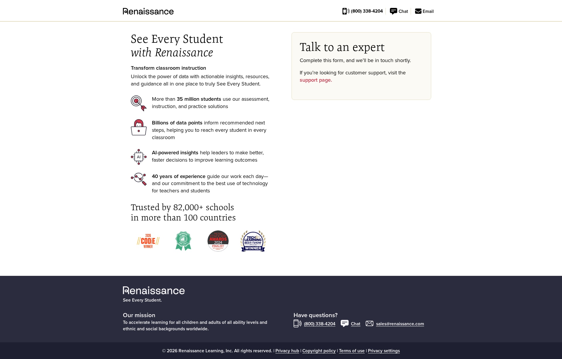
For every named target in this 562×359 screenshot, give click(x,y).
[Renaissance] (126, 11)
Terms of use (352, 350)
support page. (316, 79)
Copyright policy (319, 350)
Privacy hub (287, 350)
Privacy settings (384, 350)
